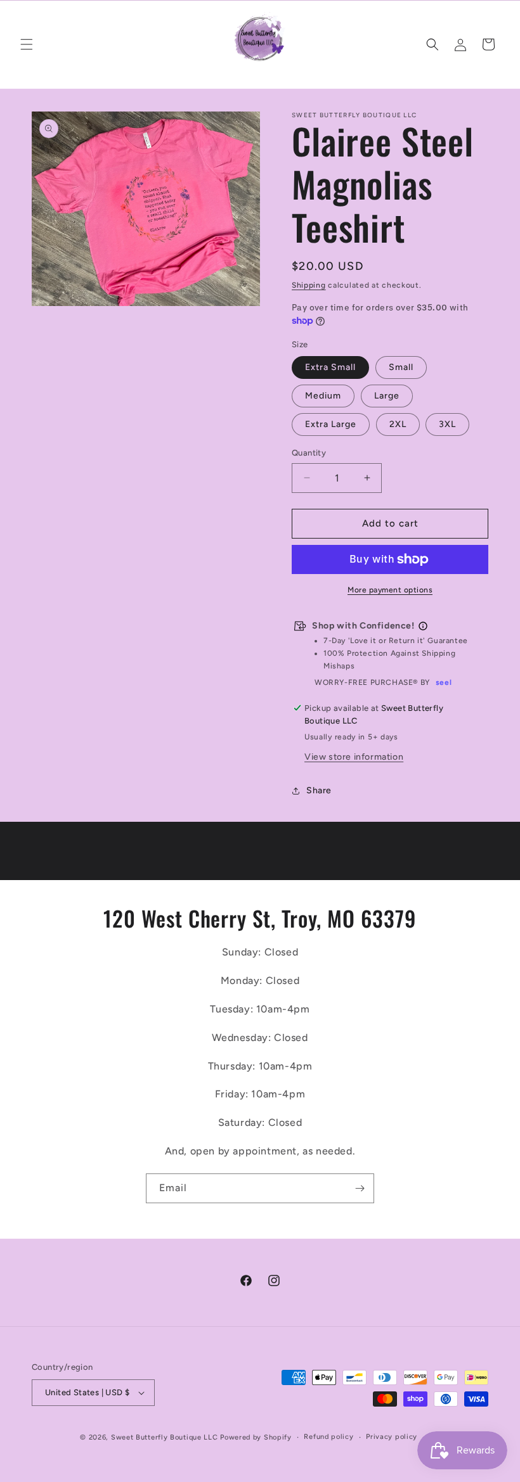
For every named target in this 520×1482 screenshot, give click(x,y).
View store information (353, 756)
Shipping (309, 285)
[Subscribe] (360, 1188)
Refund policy (328, 1437)
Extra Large (330, 424)
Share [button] (319, 790)
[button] (27, 44)
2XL (397, 424)
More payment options (390, 589)
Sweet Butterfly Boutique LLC (164, 1437)
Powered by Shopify (256, 1437)
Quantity (309, 452)
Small (401, 367)
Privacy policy (391, 1437)
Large (387, 395)
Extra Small (330, 367)
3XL (447, 424)
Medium (323, 395)
